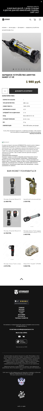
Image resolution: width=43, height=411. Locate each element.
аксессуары (12, 27)
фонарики (21, 27)
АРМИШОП (21, 145)
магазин (4, 27)
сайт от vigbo (22, 406)
